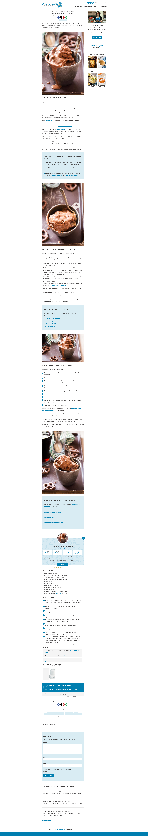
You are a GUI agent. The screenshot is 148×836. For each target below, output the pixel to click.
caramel (76, 712)
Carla (58, 15)
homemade (58, 593)
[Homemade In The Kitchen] (51, 4)
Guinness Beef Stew (50, 323)
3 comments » (69, 15)
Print (62, 564)
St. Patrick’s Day (50, 120)
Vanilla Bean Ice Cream (51, 510)
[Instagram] (90, 3)
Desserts (57, 11)
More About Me (96, 37)
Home (53, 11)
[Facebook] (88, 3)
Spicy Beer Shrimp (50, 326)
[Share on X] (61, 17)
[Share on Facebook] (59, 17)
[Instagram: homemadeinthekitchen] (46, 687)
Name (45, 757)
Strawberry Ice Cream (51, 520)
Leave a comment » (66, 717)
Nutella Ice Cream (49, 517)
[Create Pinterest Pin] (83, 538)
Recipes (76, 6)
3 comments (58, 717)
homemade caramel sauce (65, 126)
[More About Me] (97, 17)
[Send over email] (66, 17)
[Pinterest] (93, 3)
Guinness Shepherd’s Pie (51, 321)
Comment (46, 742)
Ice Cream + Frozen (63, 11)
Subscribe (103, 6)
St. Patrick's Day (60, 712)
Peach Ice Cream (49, 525)
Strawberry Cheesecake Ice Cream (54, 522)
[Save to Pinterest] (64, 17)
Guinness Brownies (63, 659)
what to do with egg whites (59, 285)
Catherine (45, 791)
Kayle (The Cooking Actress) (50, 801)
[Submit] (105, 2)
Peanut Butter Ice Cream (51, 515)
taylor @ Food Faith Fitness (50, 811)
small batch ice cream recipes (69, 655)
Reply (60, 791)
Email (45, 763)
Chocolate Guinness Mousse (52, 318)
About (96, 6)
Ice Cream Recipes (86, 6)
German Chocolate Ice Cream (53, 512)
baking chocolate (69, 712)
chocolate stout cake (57, 175)
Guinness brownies (61, 129)
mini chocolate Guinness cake (73, 175)
